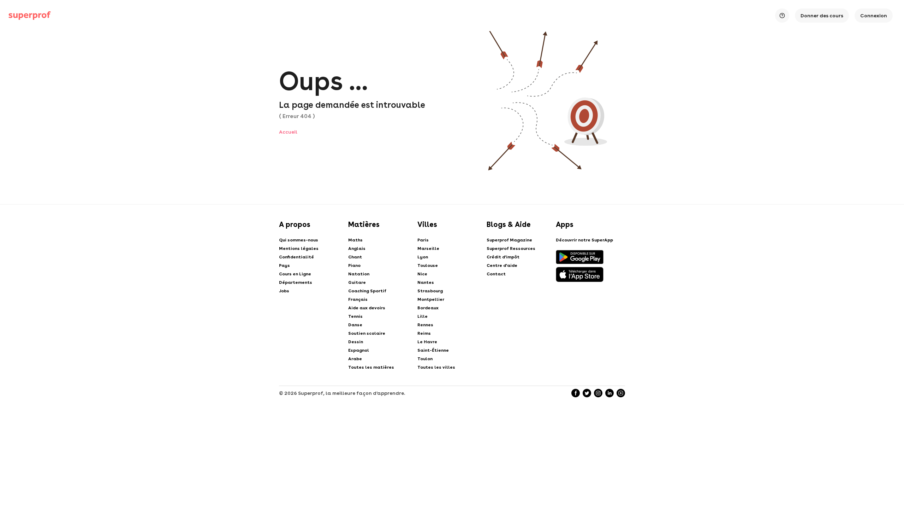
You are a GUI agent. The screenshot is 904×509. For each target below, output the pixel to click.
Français (358, 299)
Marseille (428, 248)
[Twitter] (587, 393)
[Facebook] (575, 393)
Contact (496, 273)
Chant (355, 257)
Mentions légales (299, 248)
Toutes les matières (371, 367)
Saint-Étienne (433, 350)
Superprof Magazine (509, 240)
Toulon (425, 358)
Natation (358, 273)
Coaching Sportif (367, 290)
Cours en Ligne (295, 273)
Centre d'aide (502, 265)
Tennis (355, 316)
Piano (354, 265)
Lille (422, 316)
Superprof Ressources (511, 248)
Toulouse (427, 265)
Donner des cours (822, 15)
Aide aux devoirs (366, 307)
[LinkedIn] (609, 393)
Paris (423, 240)
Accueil (288, 132)
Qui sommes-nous (298, 240)
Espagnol (358, 350)
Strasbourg (430, 290)
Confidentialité (296, 257)
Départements (295, 282)
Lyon (422, 257)
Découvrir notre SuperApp (584, 240)
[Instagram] (598, 393)
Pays (284, 265)
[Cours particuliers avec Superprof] (29, 15)
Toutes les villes (436, 367)
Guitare (357, 282)
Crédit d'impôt (503, 257)
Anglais (356, 248)
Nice (422, 273)
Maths (355, 240)
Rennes (425, 324)
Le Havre (427, 341)
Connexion (873, 15)
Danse (355, 324)
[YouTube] (621, 393)
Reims (424, 333)
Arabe (355, 358)
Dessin (355, 341)
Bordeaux (428, 307)
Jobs (284, 290)
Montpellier (430, 299)
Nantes (425, 282)
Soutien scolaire (366, 333)
